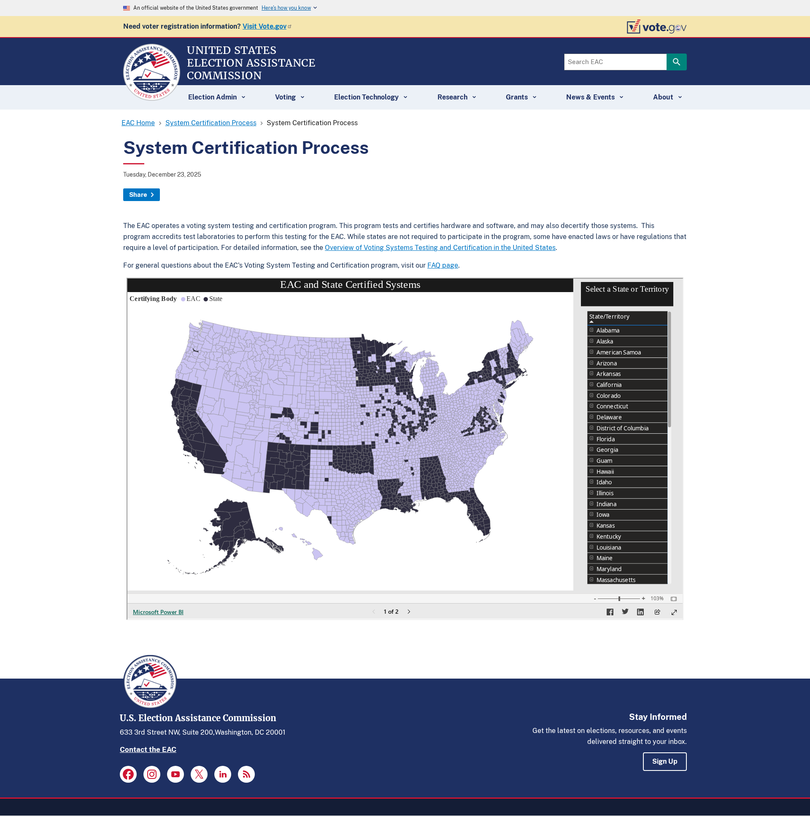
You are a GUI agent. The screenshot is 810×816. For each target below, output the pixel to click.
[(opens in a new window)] (128, 774)
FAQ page (442, 265)
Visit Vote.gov (264, 26)
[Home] (151, 97)
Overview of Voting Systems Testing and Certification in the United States (440, 248)
